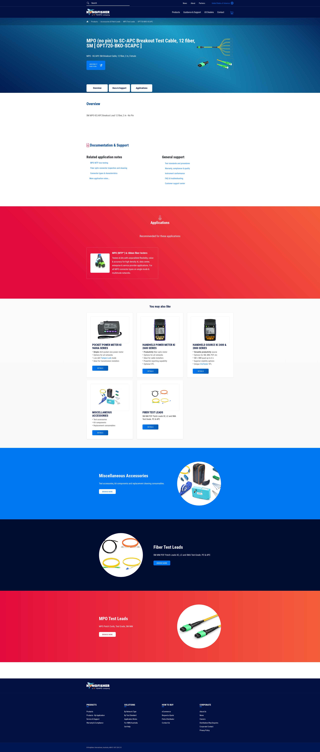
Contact (220, 12)
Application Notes (130, 719)
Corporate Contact (206, 726)
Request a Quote (168, 715)
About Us (203, 711)
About (193, 3)
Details (100, 368)
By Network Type (130, 711)
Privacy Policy (205, 730)
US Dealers (209, 12)
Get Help (127, 726)
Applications (141, 88)
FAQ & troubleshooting (174, 178)
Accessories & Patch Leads (110, 22)
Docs (119, 88)
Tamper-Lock (106, 358)
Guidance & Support (192, 12)
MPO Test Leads (129, 22)
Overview (97, 88)
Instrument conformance (175, 173)
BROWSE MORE (107, 492)
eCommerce (166, 711)
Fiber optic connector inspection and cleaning (108, 168)
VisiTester (204, 364)
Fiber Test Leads (168, 547)
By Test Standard (130, 715)
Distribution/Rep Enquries (209, 723)
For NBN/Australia (131, 723)
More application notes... (100, 178)
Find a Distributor (168, 719)
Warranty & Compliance (94, 723)
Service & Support (92, 719)
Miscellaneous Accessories (123, 475)
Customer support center (175, 183)
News (185, 3)
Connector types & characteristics (103, 173)
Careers (203, 719)
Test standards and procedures (177, 163)
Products (176, 12)
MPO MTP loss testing (99, 163)
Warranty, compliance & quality (177, 168)
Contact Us (166, 723)
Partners (202, 3)
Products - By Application (95, 715)
